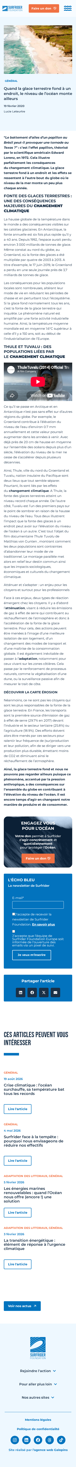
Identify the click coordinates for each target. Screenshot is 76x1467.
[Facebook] (38, 1440)
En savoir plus (43, 924)
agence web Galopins (51, 1450)
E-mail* (18, 897)
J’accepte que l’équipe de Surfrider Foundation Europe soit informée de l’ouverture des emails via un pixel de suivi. (38, 940)
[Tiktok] (61, 1440)
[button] (20, 992)
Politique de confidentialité (38, 1429)
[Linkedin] (26, 1440)
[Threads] (49, 1440)
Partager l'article (38, 981)
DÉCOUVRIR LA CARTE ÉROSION (30, 692)
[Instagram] (15, 1440)
